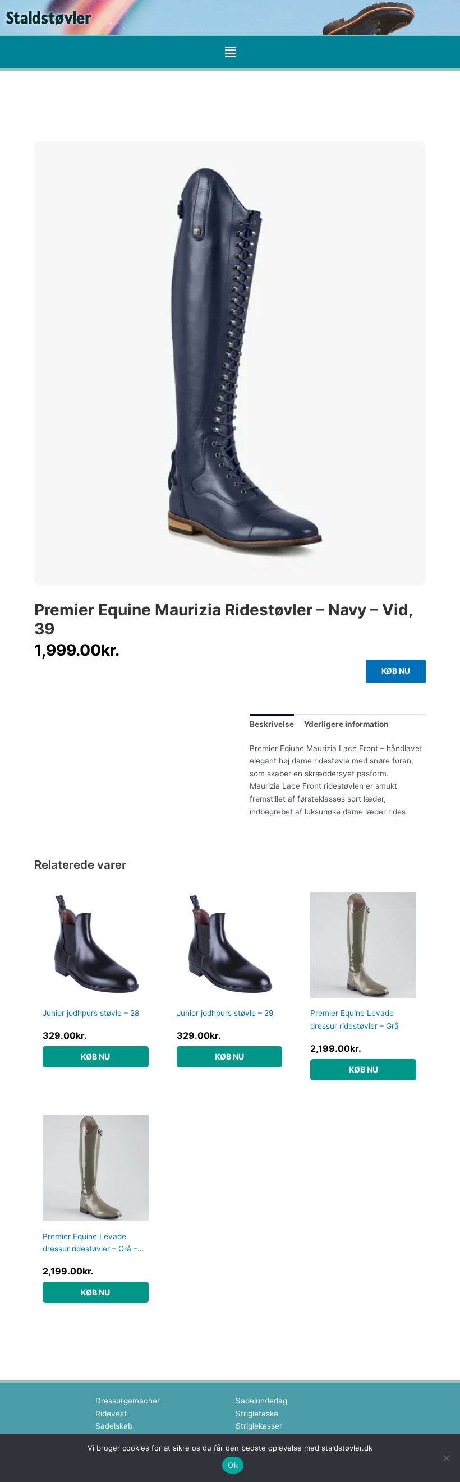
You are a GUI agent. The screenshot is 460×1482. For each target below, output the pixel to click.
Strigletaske (257, 1413)
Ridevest (111, 1413)
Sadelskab (113, 1425)
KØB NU (395, 670)
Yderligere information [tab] (346, 724)
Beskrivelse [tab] (272, 724)
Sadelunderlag (261, 1400)
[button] (230, 52)
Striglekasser (259, 1425)
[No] (446, 1457)
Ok (233, 1465)
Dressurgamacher (127, 1400)
